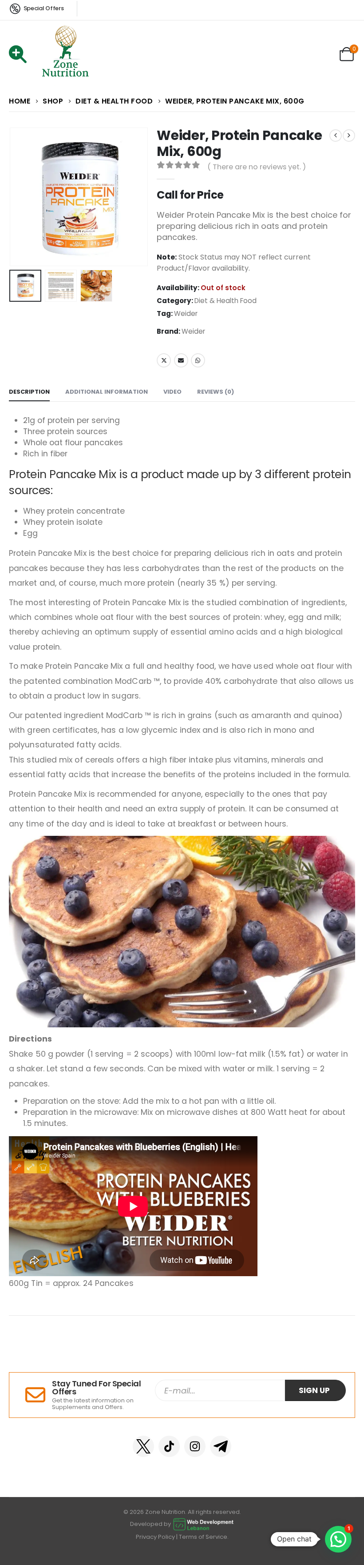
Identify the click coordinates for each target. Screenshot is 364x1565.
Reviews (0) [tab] (215, 391)
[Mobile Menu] (20, 54)
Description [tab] (29, 391)
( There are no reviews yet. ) (256, 167)
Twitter (164, 360)
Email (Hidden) (181, 360)
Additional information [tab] (106, 391)
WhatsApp (198, 360)
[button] (20, 197)
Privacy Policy (155, 1537)
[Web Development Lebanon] (203, 1524)
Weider (186, 313)
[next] (349, 135)
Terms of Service (203, 1537)
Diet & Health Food (225, 300)
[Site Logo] (65, 54)
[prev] (335, 135)
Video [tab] (172, 391)
